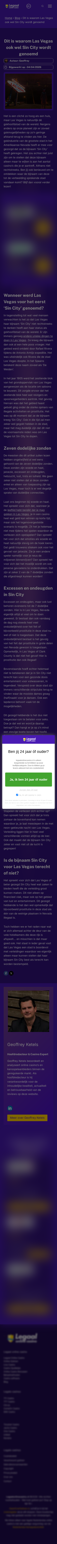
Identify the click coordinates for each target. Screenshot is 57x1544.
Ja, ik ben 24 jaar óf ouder (28, 779)
